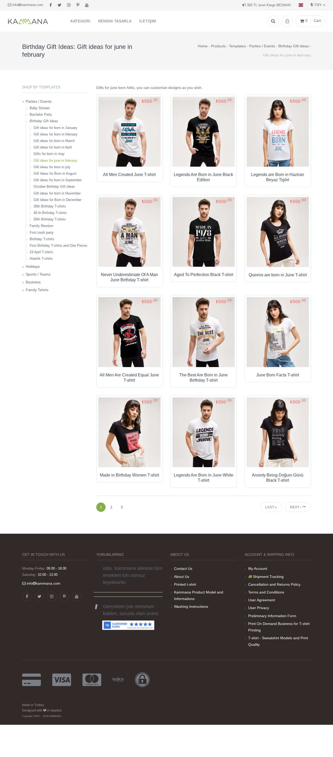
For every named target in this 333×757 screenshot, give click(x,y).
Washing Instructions (191, 606)
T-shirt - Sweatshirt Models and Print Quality (278, 641)
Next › (296, 507)
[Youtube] (87, 5)
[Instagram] (69, 5)
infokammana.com (27, 5)
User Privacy (258, 608)
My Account (257, 568)
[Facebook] (50, 5)
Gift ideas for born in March (54, 141)
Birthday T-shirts (42, 239)
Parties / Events (39, 101)
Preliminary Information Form (272, 616)
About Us (181, 577)
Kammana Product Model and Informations (198, 595)
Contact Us (183, 568)
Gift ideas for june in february (55, 160)
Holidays (33, 266)
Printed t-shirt (185, 584)
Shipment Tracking (268, 577)
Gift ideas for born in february (56, 134)
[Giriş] (287, 21)
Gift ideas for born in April (53, 147)
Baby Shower (40, 108)
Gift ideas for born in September (58, 180)
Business (33, 282)
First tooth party (42, 232)
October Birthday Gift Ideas (54, 186)
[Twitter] (59, 5)
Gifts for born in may (49, 154)
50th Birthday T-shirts (50, 219)
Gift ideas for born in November (57, 193)
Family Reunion (41, 226)
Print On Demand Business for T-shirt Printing (279, 627)
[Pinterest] (77, 5)
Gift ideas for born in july (52, 167)
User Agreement (261, 600)
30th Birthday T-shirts (50, 206)
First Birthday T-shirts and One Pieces (58, 245)
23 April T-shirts (41, 252)
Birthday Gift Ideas (44, 121)
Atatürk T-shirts (41, 258)
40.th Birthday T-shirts (50, 213)
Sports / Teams (38, 274)
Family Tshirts (37, 290)
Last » (271, 507)
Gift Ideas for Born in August (55, 173)
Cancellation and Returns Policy (274, 584)
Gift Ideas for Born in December (57, 200)
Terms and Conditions (266, 592)
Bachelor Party (41, 114)
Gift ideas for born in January (55, 128)
